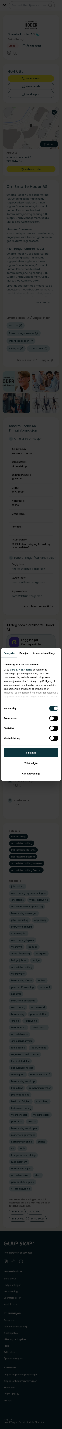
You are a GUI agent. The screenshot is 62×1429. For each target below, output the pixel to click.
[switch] (53, 718)
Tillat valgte (30, 763)
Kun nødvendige (31, 773)
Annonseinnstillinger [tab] (44, 653)
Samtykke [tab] (9, 653)
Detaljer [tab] (23, 653)
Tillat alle (31, 752)
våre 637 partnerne (21, 669)
